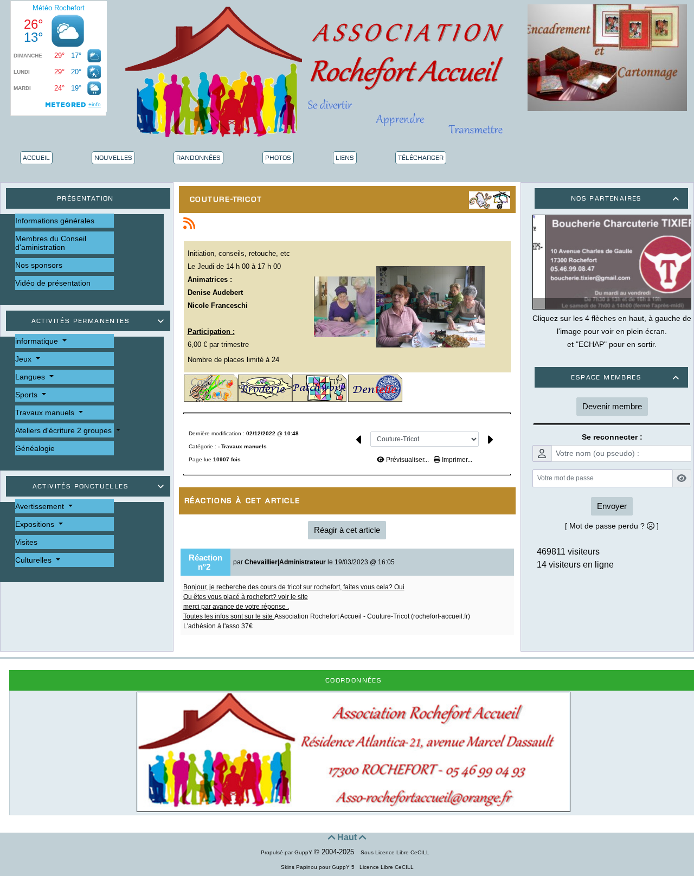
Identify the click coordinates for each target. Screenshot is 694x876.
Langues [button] (31, 376)
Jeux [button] (24, 359)
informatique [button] (37, 341)
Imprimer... (456, 459)
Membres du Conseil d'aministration (50, 243)
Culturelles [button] (34, 560)
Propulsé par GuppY (287, 852)
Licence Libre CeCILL (386, 867)
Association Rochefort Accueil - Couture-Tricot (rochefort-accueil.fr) (372, 616)
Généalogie (35, 448)
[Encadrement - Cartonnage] (607, 57)
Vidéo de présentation (53, 283)
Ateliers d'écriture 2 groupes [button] (64, 430)
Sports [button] (27, 394)
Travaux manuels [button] (45, 412)
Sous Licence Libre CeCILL (396, 852)
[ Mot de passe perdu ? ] (612, 525)
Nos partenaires (625, 198)
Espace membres (625, 377)
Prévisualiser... (407, 459)
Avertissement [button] (40, 506)
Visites (26, 542)
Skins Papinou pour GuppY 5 (319, 867)
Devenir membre (612, 406)
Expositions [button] (35, 524)
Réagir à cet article (347, 529)
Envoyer (612, 506)
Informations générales (54, 220)
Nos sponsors (38, 265)
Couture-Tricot (226, 199)
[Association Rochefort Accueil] (318, 70)
